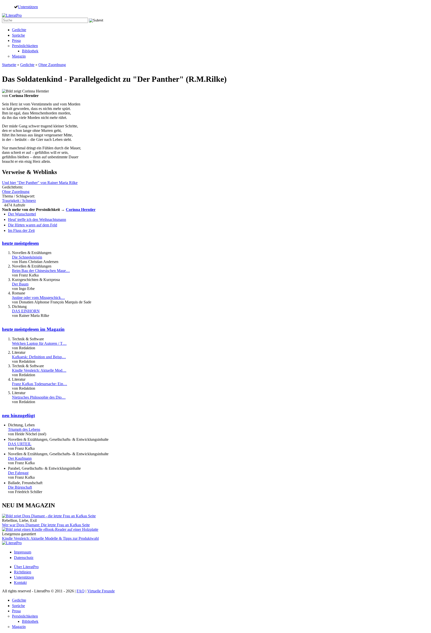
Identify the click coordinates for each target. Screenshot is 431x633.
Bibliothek (30, 51)
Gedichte (19, 30)
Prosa (16, 40)
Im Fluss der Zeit (21, 230)
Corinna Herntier (81, 209)
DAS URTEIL (19, 444)
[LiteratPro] (12, 15)
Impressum (22, 552)
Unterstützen (28, 7)
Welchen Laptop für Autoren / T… (39, 343)
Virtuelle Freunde (101, 591)
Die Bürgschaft (20, 487)
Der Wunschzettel (22, 214)
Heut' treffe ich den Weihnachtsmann (37, 219)
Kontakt (20, 582)
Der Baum (20, 284)
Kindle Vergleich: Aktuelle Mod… (39, 370)
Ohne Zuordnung (52, 65)
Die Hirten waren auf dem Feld (32, 225)
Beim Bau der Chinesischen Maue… (41, 271)
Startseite (9, 65)
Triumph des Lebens (24, 429)
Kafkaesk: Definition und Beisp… (39, 357)
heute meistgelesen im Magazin (33, 329)
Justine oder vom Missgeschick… (38, 297)
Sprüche (18, 35)
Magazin (19, 56)
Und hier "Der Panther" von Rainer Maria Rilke (40, 183)
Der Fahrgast (18, 473)
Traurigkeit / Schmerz (19, 200)
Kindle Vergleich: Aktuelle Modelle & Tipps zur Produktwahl (50, 538)
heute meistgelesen (20, 243)
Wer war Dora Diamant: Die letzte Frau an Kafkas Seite (46, 525)
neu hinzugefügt (18, 415)
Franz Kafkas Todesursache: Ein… (39, 384)
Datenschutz (23, 557)
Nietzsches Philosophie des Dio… (39, 397)
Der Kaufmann (20, 458)
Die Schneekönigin (27, 257)
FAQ (81, 591)
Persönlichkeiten (25, 46)
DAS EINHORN (26, 311)
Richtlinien (22, 572)
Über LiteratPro (26, 567)
